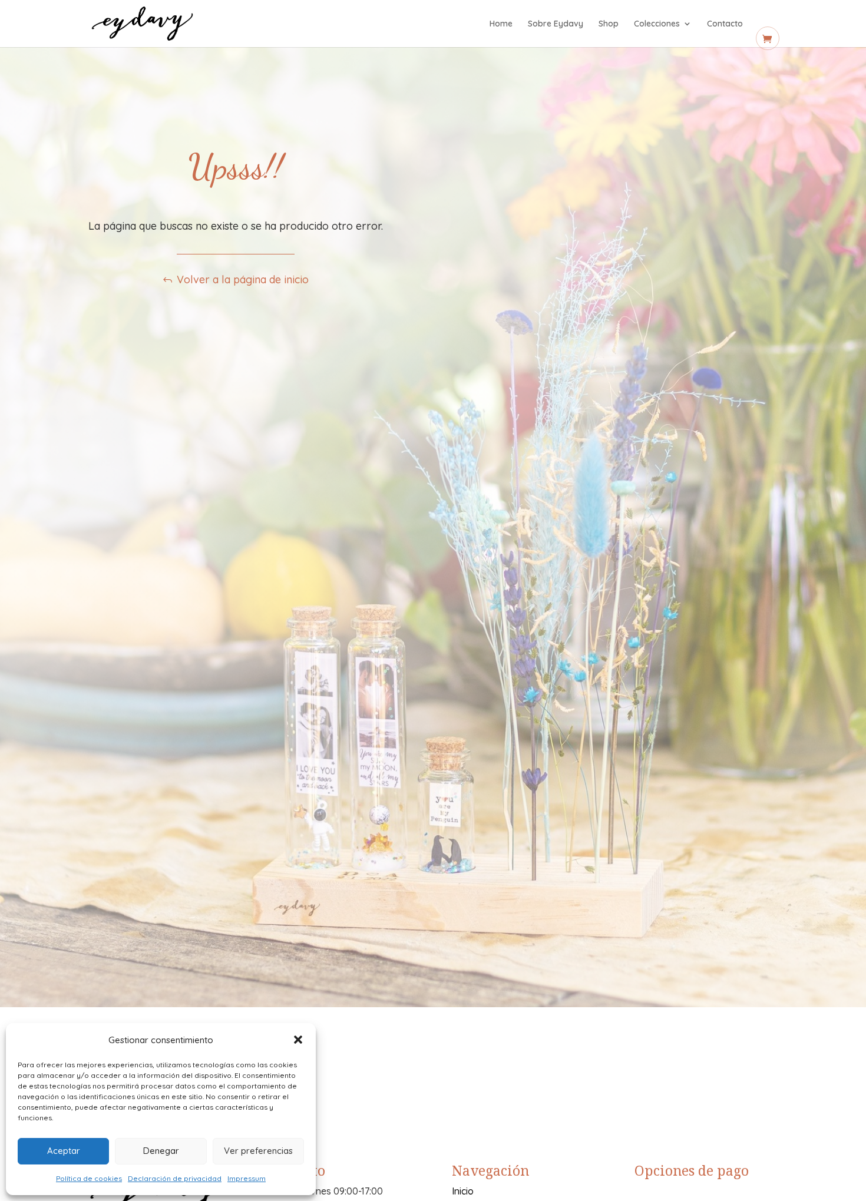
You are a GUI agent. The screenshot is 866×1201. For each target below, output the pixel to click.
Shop (609, 24)
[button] (298, 1040)
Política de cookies (89, 1178)
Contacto (725, 24)
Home (501, 24)
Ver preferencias (258, 1150)
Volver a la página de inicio (243, 279)
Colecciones (657, 24)
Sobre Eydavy (555, 24)
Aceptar (63, 1150)
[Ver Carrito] (767, 38)
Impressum (246, 1178)
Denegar (161, 1150)
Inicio (463, 1191)
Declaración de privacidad (175, 1178)
